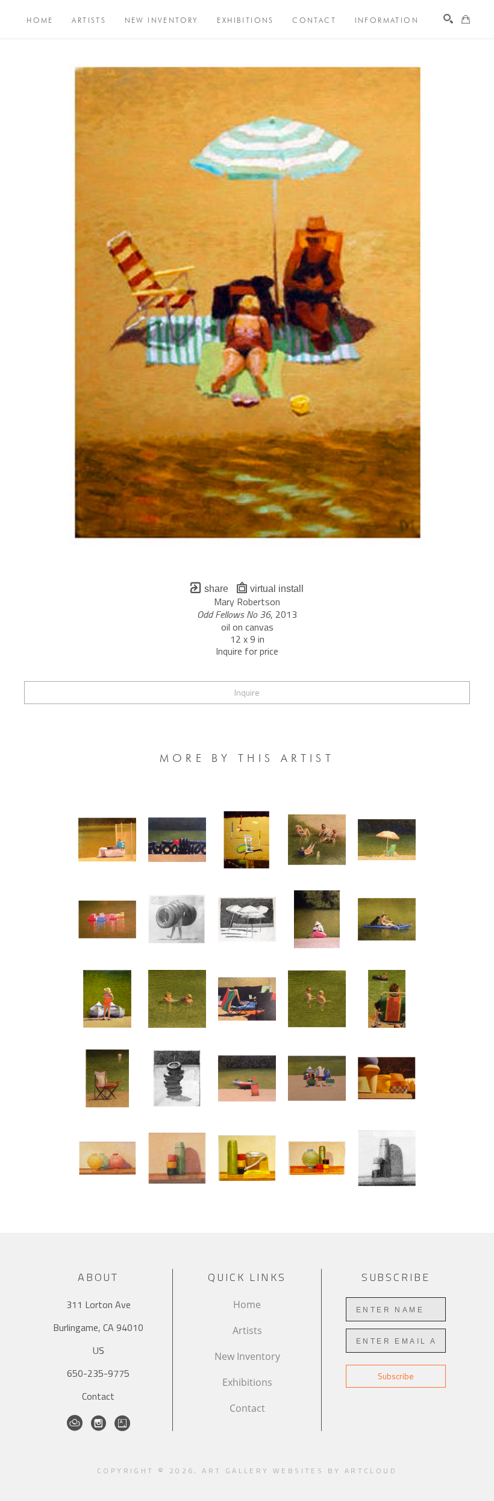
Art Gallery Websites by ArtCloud (299, 1470)
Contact (98, 1396)
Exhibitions (247, 1382)
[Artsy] (122, 1423)
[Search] (448, 19)
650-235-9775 (98, 1373)
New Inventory (247, 1356)
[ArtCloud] (75, 1423)
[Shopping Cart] (465, 19)
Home (247, 1304)
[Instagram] (98, 1423)
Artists (247, 1330)
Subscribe (396, 1376)
